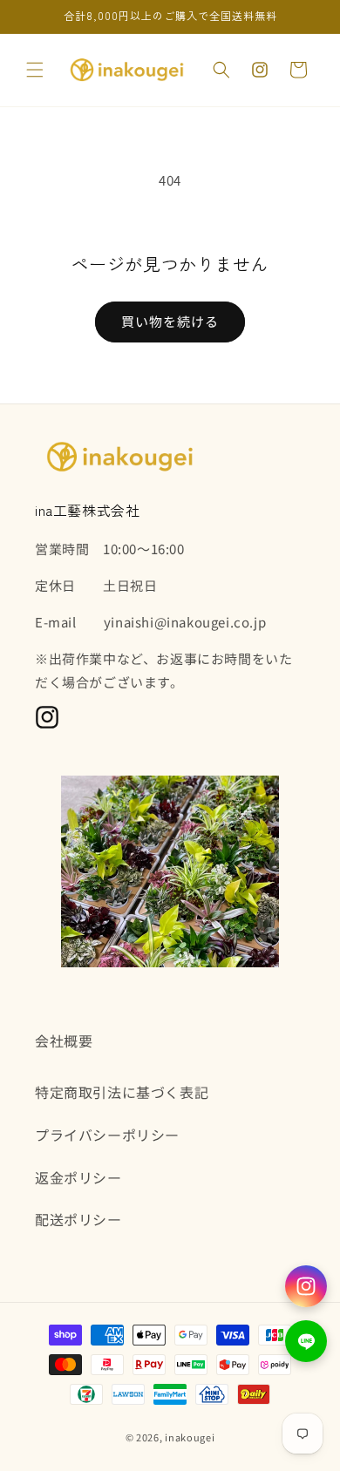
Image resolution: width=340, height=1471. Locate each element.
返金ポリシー (78, 1177)
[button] (35, 70)
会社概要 (63, 1040)
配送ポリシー (78, 1219)
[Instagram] (306, 1286)
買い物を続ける (170, 321)
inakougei (189, 1437)
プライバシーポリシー (107, 1134)
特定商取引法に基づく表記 (121, 1091)
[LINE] (306, 1341)
